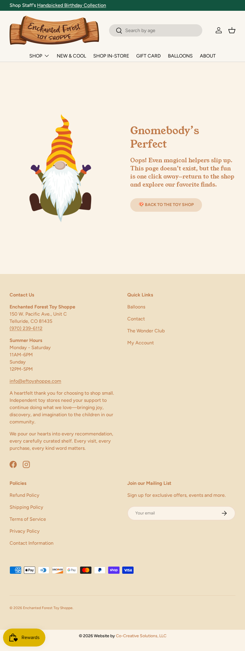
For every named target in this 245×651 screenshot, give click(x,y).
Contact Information (31, 543)
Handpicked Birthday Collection (71, 5)
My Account (140, 343)
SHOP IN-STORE (111, 56)
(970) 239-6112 (26, 328)
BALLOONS (180, 56)
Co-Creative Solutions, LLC (141, 635)
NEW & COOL (71, 56)
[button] (231, 30)
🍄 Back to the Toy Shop (166, 204)
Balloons (136, 307)
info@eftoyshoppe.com (35, 381)
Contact (136, 319)
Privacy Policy (25, 531)
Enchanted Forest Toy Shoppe (48, 608)
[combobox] (155, 30)
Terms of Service (28, 519)
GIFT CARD (148, 56)
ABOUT (208, 56)
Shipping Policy (26, 507)
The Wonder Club (146, 331)
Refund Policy (24, 495)
